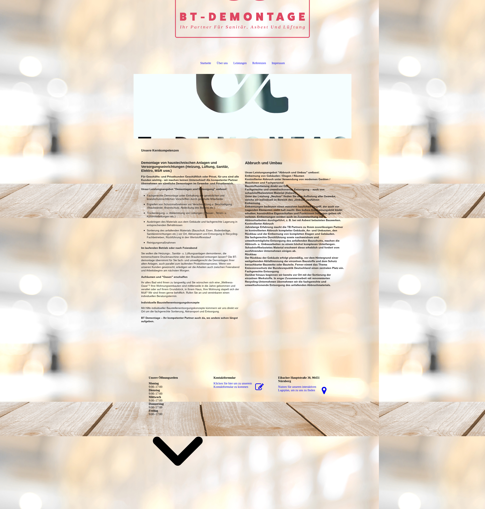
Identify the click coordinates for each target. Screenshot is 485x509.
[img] (242, 19)
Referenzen (259, 63)
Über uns (222, 63)
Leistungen (240, 63)
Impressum (278, 63)
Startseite (205, 63)
